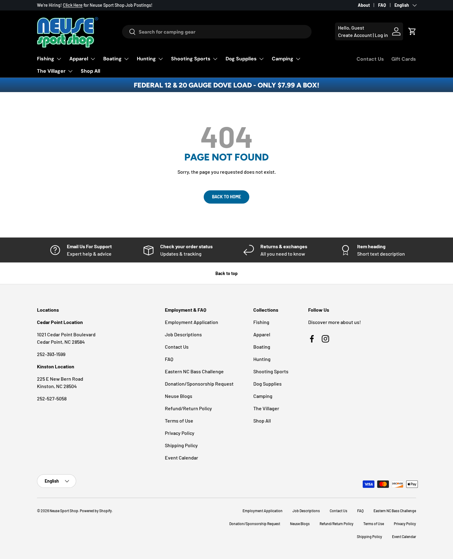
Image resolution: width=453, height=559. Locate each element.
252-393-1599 (51, 354)
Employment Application (191, 322)
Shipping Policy (181, 445)
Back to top (226, 273)
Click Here (73, 5)
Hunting (146, 58)
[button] (412, 31)
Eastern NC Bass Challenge (194, 371)
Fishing (45, 58)
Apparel (78, 58)
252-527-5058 (52, 398)
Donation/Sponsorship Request (199, 384)
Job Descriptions (183, 334)
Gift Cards (403, 59)
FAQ (382, 5)
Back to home (226, 196)
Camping (282, 58)
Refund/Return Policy (188, 408)
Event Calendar (181, 457)
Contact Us (370, 59)
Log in (381, 35)
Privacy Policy (179, 433)
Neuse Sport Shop (64, 510)
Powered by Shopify (96, 510)
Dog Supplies (241, 58)
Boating (112, 58)
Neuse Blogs (178, 396)
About (364, 5)
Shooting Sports (190, 58)
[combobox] (216, 31)
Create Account (355, 35)
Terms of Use (179, 420)
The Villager (51, 71)
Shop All (90, 71)
